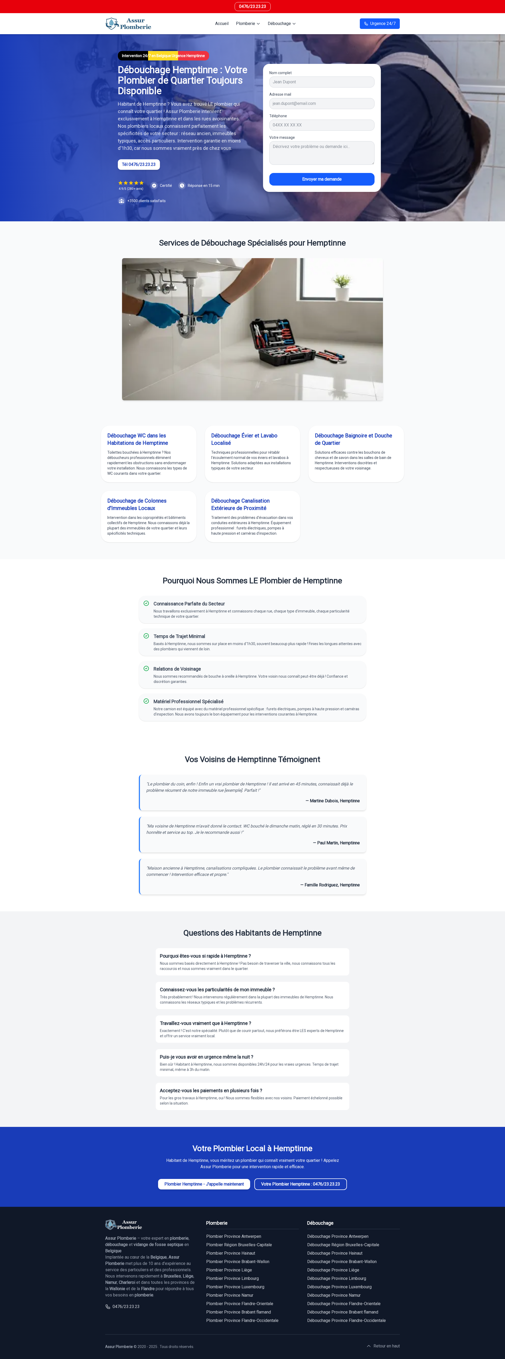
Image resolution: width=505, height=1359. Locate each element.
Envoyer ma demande (322, 179)
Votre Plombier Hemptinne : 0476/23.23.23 (300, 1184)
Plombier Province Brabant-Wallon (237, 1261)
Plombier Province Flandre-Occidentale (242, 1320)
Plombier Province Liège (229, 1270)
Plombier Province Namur (229, 1295)
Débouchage (279, 23)
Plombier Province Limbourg (232, 1278)
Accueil (222, 23)
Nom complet (280, 73)
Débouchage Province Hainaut (334, 1253)
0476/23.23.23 (252, 6)
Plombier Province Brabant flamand (238, 1312)
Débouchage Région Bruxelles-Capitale (343, 1244)
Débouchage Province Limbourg (336, 1278)
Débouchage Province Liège (333, 1270)
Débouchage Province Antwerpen (337, 1236)
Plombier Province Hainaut (230, 1253)
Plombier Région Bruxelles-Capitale (239, 1244)
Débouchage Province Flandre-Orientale (344, 1303)
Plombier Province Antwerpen (233, 1236)
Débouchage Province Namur (334, 1295)
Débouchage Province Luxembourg (339, 1286)
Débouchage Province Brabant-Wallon (342, 1261)
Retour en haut (386, 1345)
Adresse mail (280, 94)
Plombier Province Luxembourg (235, 1286)
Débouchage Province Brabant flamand (342, 1312)
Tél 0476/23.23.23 (139, 164)
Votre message (282, 137)
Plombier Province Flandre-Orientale (239, 1303)
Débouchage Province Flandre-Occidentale (346, 1320)
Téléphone (278, 116)
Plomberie (245, 23)
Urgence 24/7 (383, 23)
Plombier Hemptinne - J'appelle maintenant (204, 1184)
